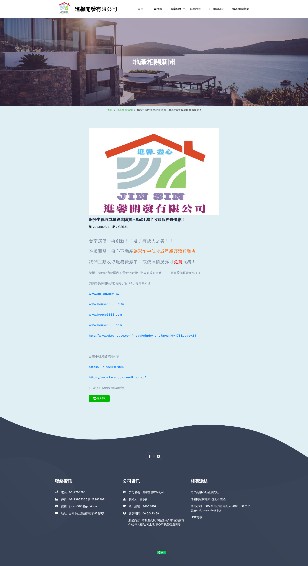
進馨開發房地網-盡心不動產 (208, 499)
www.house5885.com (105, 325)
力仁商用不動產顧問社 (205, 492)
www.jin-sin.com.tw (104, 293)
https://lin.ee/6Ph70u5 (106, 367)
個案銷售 (176, 9)
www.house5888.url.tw (107, 304)
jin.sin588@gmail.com (84, 506)
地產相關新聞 (240, 9)
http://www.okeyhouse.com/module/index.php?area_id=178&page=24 (142, 335)
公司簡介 (157, 9)
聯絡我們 (195, 9)
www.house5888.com (105, 314)
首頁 (140, 9)
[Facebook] (150, 456)
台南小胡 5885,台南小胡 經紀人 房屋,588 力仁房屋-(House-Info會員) (220, 508)
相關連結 (122, 227)
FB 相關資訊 (216, 9)
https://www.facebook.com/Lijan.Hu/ (117, 377)
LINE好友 (196, 517)
